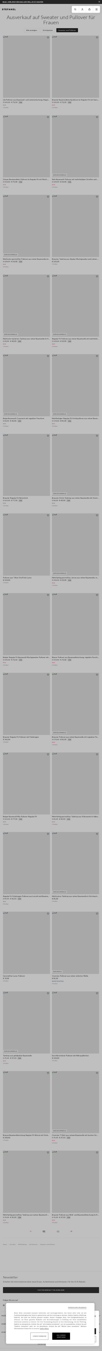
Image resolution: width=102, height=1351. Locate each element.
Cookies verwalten (39, 1336)
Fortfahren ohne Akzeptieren (77, 1307)
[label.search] (75, 9)
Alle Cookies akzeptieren (61, 1336)
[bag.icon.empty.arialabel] (89, 9)
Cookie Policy (44, 1328)
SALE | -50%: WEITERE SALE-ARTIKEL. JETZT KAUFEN (22, 2)
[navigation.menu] (96, 9)
